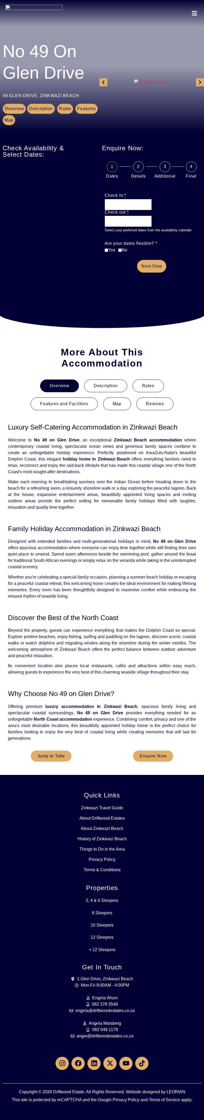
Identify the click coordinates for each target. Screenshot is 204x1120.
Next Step (151, 266)
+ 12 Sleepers (102, 949)
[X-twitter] (110, 1063)
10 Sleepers (102, 925)
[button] (194, 13)
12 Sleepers (102, 937)
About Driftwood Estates (102, 818)
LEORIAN (176, 1092)
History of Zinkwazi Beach (102, 839)
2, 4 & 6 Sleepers (102, 900)
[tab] (59, 386)
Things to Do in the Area (102, 849)
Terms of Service (164, 1100)
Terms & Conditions (102, 870)
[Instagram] (62, 1063)
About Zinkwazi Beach (102, 828)
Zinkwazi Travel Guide (102, 808)
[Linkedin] (94, 1063)
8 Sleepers (102, 913)
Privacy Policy (102, 859)
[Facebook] (78, 1063)
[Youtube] (126, 1063)
